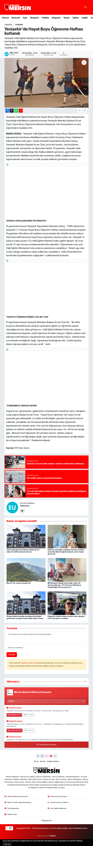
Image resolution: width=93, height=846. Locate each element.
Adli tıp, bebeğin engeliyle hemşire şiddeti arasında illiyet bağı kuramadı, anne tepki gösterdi (66, 552)
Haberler (8, 25)
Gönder (11, 655)
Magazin (34, 18)
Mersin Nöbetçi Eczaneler (18, 796)
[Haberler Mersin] (17, 7)
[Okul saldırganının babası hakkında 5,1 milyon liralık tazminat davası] (26, 536)
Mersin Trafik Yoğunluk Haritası (19, 802)
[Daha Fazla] (21, 111)
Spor (25, 18)
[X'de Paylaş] (11, 111)
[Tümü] (85, 682)
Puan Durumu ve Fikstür (59, 802)
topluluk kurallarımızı (28, 663)
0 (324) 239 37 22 (15, 730)
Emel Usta (24, 506)
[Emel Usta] (12, 507)
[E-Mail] (22, 511)
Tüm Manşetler (13, 808)
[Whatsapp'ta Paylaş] (16, 111)
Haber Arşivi (12, 814)
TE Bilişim (52, 836)
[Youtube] (51, 756)
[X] (42, 756)
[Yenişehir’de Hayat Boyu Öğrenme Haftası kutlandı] (46, 83)
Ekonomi (16, 18)
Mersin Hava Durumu (59, 796)
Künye (36, 761)
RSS (10, 828)
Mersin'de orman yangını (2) (19, 583)
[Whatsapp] (55, 756)
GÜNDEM (19, 25)
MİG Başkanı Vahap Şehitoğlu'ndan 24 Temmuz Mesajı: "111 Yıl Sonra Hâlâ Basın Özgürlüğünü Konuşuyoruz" (64, 585)
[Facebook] (38, 756)
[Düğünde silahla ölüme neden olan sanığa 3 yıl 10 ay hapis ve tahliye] (67, 603)
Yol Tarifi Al (29, 715)
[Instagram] (47, 756)
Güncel (5, 18)
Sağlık (85, 18)
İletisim (43, 761)
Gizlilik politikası (53, 761)
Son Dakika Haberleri (58, 808)
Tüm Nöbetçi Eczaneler (47, 745)
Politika (45, 18)
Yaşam (66, 18)
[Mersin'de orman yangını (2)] (26, 570)
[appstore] (46, 821)
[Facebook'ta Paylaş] (7, 111)
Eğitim (76, 18)
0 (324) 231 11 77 (15, 715)
